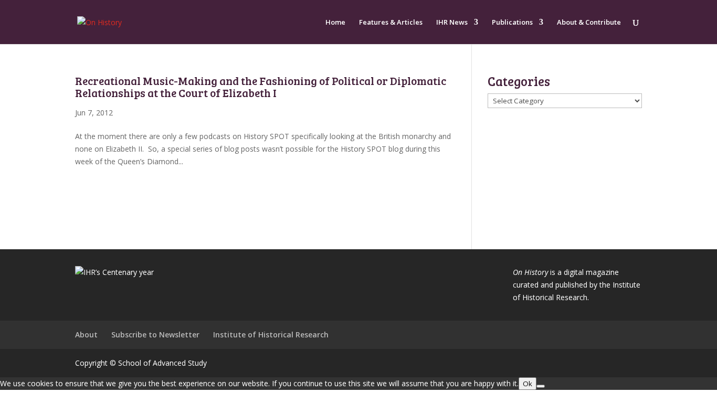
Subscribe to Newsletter (155, 335)
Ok (527, 383)
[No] (540, 386)
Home (335, 22)
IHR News (452, 22)
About (86, 335)
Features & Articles (391, 22)
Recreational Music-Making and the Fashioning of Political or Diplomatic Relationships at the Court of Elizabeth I (260, 86)
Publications (512, 22)
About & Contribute (589, 22)
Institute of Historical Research (271, 335)
